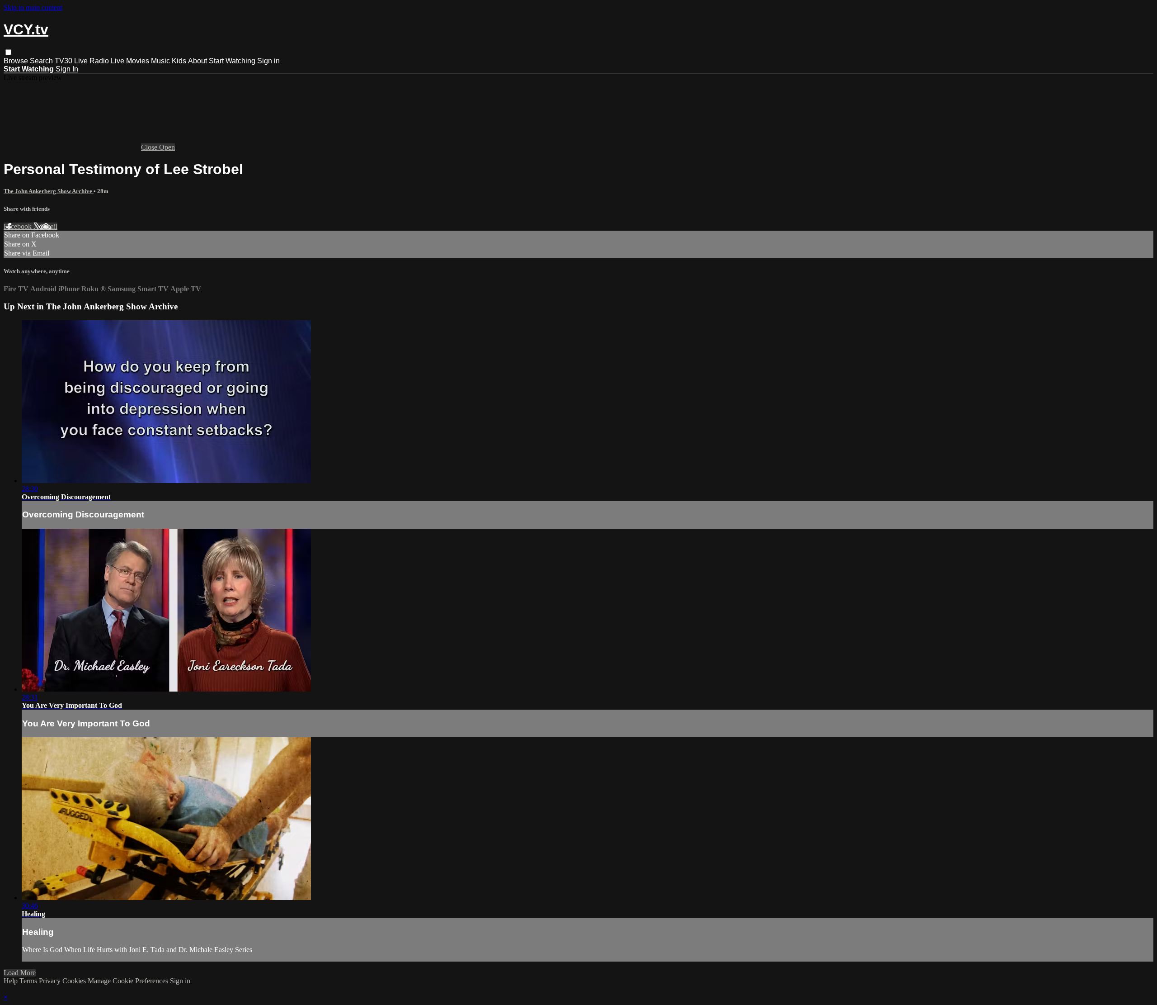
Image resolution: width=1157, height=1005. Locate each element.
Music (160, 61)
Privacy (50, 981)
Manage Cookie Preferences (129, 981)
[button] (8, 52)
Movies (137, 61)
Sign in (268, 61)
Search (42, 61)
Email (49, 226)
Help (11, 981)
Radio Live (106, 61)
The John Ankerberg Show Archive (49, 191)
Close (150, 147)
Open (167, 147)
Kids (179, 61)
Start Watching (233, 61)
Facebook (18, 226)
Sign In (67, 69)
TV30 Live (71, 61)
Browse (17, 61)
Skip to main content (33, 7)
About (197, 61)
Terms (29, 981)
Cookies (75, 981)
